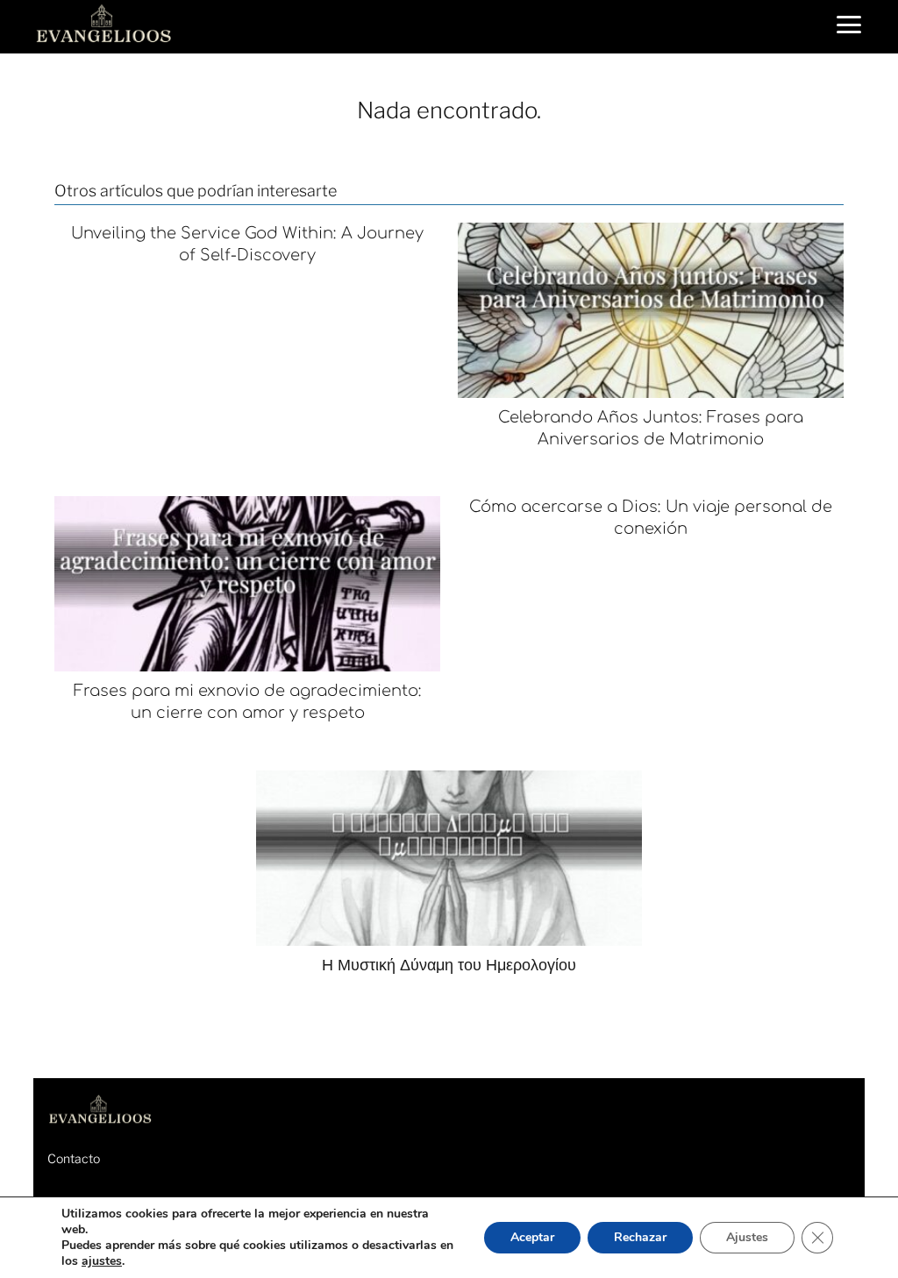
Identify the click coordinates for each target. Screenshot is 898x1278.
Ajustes (747, 1237)
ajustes (102, 1261)
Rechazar (640, 1237)
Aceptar (532, 1237)
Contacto (73, 1158)
